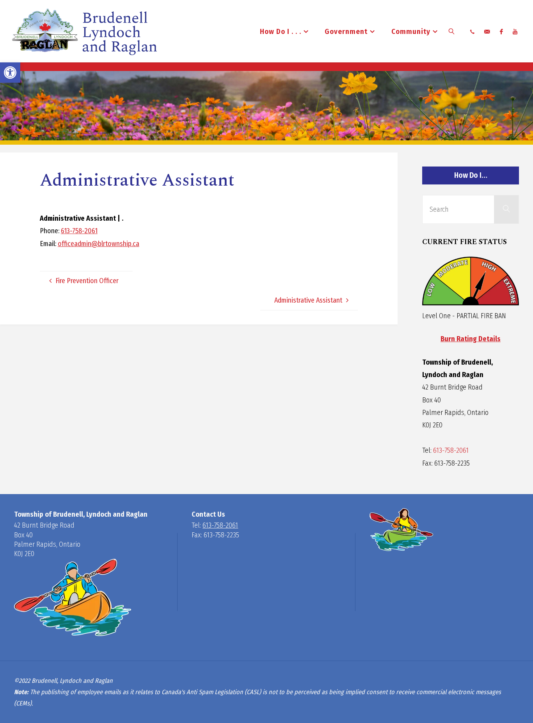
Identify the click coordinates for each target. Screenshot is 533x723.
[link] (10, 72)
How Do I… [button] (470, 175)
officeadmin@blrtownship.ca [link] (98, 243)
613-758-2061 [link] (79, 231)
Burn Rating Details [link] (471, 339)
